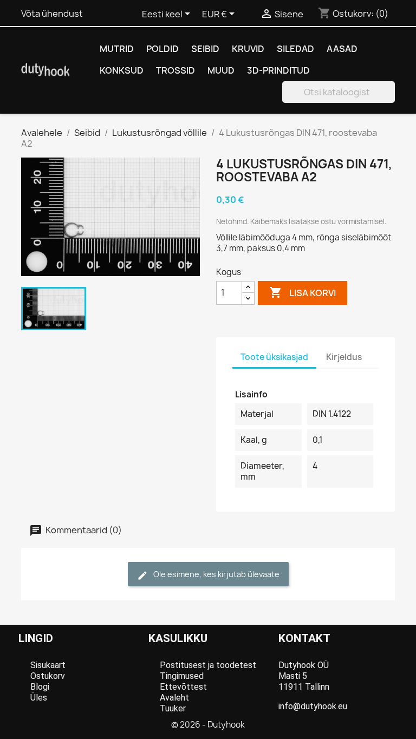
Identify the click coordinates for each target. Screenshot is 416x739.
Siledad (295, 49)
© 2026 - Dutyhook (208, 724)
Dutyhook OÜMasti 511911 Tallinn (303, 676)
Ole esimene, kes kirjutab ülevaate (216, 574)
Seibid (205, 49)
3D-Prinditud (278, 70)
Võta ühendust (52, 13)
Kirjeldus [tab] (344, 357)
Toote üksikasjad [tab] (274, 357)
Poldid (162, 49)
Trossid (175, 70)
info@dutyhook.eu (312, 706)
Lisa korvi (302, 292)
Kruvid (248, 49)
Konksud (122, 70)
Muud (221, 70)
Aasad (342, 49)
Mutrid (117, 49)
